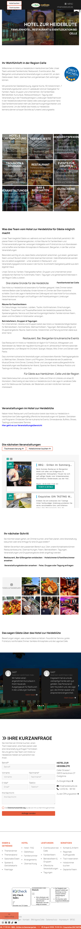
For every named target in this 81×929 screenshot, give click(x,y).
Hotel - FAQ (29, 847)
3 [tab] (41, 705)
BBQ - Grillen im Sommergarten (19, 927)
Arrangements (30, 859)
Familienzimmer (30, 855)
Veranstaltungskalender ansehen (20, 565)
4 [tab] (43, 705)
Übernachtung (30, 863)
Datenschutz (51, 919)
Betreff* (5, 762)
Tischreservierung (13, 448)
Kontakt (26, 919)
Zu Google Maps (64, 781)
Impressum (64, 919)
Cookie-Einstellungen (12, 919)
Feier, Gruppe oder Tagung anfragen (56, 565)
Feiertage (8, 869)
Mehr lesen (31, 697)
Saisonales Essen (11, 858)
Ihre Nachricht (8, 793)
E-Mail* (5, 782)
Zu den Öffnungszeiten (67, 793)
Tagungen (47, 872)
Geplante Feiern (70, 869)
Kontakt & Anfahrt (70, 847)
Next (78, 686)
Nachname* (34, 772)
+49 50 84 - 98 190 (67, 789)
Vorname (6, 772)
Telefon (32, 782)
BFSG (72, 919)
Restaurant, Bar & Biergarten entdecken (23, 557)
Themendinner (10, 850)
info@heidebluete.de (65, 7)
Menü (70, 3)
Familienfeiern (49, 854)
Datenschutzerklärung (16, 808)
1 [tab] (37, 705)
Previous (2, 686)
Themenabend (10, 854)
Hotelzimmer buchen (39, 448)
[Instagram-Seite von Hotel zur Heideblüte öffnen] (31, 586)
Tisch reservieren (70, 858)
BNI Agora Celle (37, 919)
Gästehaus (29, 851)
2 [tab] (39, 705)
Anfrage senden (29, 813)
